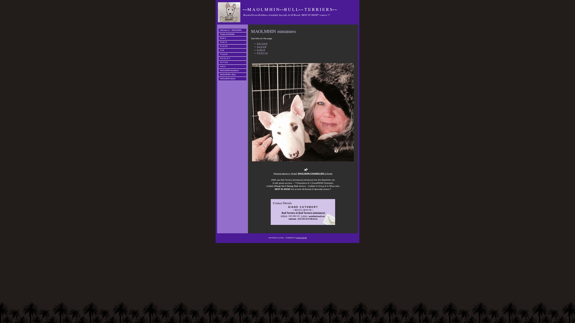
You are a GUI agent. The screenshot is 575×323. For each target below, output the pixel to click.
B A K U (223, 38)
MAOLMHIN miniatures (229, 71)
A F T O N (224, 62)
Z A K (222, 50)
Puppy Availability (227, 34)
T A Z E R (223, 54)
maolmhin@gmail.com (317, 216)
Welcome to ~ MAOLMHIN (230, 30)
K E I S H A (262, 43)
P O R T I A (262, 53)
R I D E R (224, 46)
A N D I (223, 66)
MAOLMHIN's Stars (228, 75)
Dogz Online (301, 238)
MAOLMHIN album (227, 79)
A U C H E (261, 47)
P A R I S (223, 42)
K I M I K (261, 50)
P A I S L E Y (225, 58)
